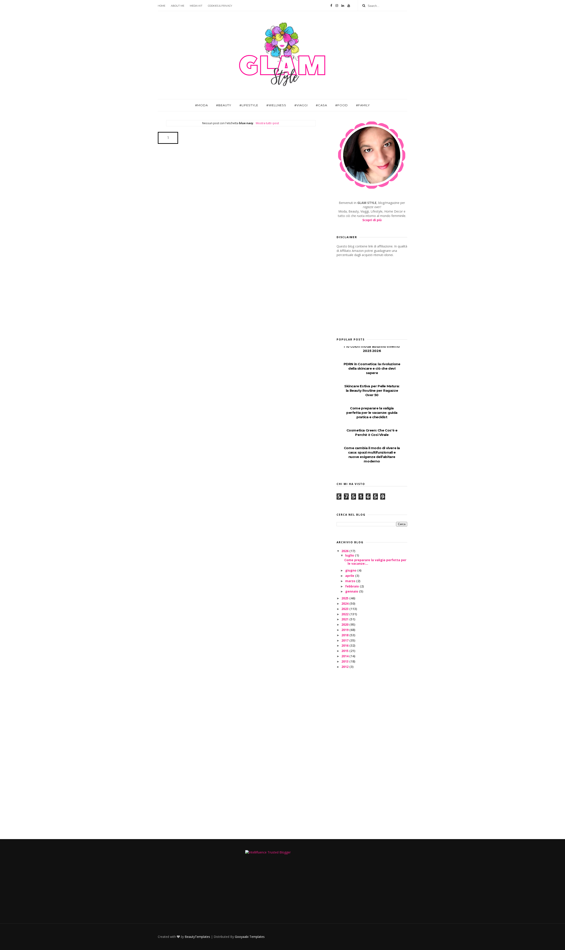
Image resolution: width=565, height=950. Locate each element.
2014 (345, 656)
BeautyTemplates (197, 937)
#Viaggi (301, 105)
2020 (345, 624)
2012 (345, 667)
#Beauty (223, 105)
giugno (351, 570)
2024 (345, 603)
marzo (350, 581)
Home (161, 5)
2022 (345, 614)
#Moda (201, 105)
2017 (345, 640)
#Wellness (276, 105)
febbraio (352, 586)
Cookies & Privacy (220, 5)
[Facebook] (331, 5)
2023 (345, 609)
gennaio (352, 591)
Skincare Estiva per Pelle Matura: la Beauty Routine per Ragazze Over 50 (371, 390)
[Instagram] (336, 5)
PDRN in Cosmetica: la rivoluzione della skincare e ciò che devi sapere (372, 368)
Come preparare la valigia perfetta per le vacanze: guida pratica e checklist (371, 412)
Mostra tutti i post (267, 123)
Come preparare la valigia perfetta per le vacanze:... (375, 562)
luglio (350, 555)
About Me (177, 5)
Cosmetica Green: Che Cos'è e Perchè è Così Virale (372, 432)
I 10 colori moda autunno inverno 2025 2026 (372, 348)
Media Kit (196, 5)
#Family (363, 105)
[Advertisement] (370, 295)
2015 (345, 651)
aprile (350, 576)
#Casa (321, 105)
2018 (345, 635)
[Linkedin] (342, 5)
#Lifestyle (248, 105)
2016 (345, 645)
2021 (345, 619)
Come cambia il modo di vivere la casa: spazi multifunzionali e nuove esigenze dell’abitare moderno (372, 454)
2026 (345, 551)
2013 (345, 661)
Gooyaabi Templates (250, 937)
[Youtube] (348, 5)
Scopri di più (372, 220)
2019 (345, 630)
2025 (345, 598)
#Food (341, 105)
